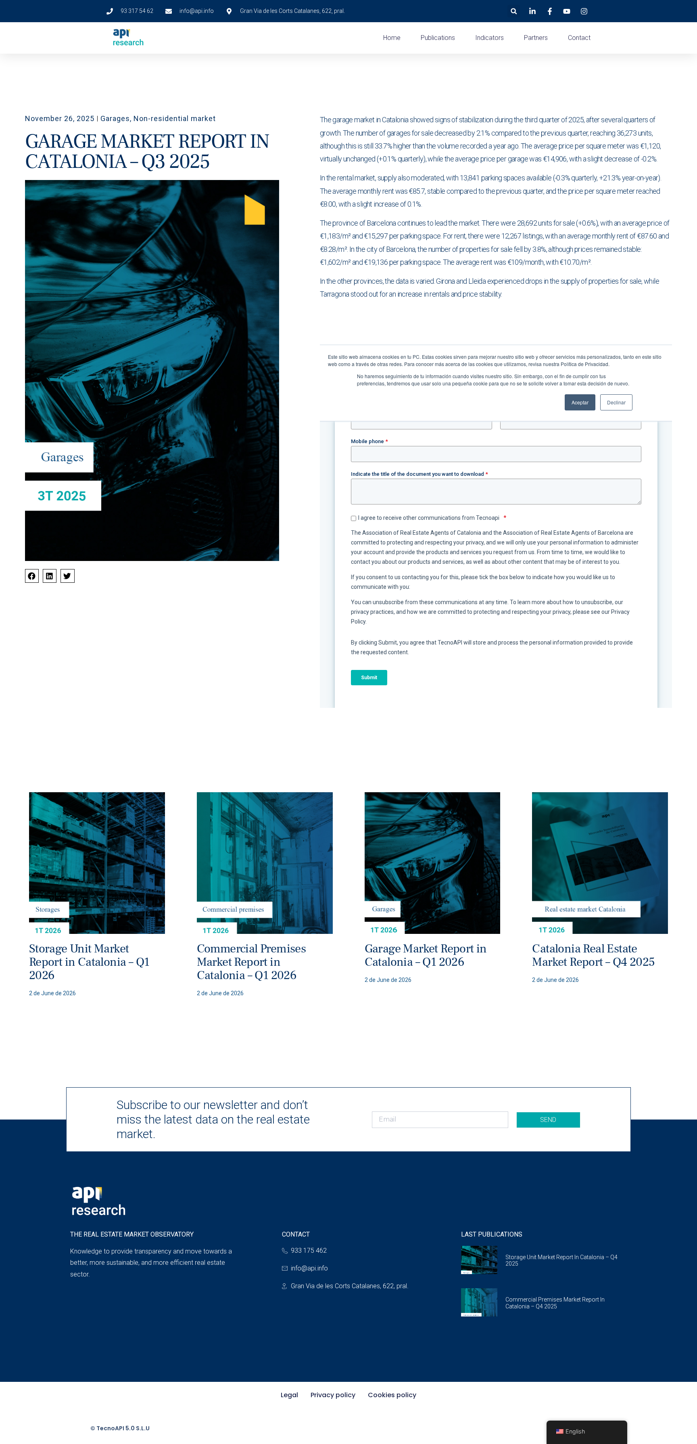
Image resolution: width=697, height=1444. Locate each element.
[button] (513, 11)
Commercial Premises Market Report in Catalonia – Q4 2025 (555, 1303)
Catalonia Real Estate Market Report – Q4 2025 (593, 955)
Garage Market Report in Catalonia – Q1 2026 (426, 955)
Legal (289, 1395)
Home (392, 38)
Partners (536, 38)
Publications (438, 38)
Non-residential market (175, 118)
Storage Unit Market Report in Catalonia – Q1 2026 (89, 962)
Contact (579, 38)
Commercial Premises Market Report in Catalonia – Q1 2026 (251, 962)
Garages (115, 118)
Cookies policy (392, 1395)
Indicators (489, 38)
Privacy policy (333, 1395)
